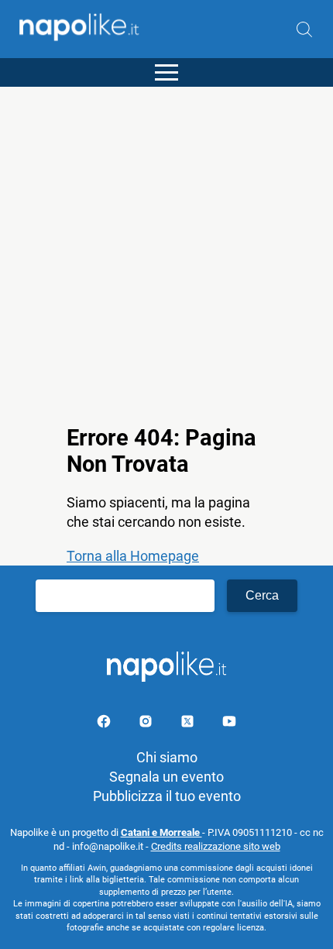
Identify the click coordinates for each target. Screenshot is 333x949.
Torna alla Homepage (133, 556)
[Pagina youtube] (229, 724)
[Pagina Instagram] (147, 724)
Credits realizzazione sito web (215, 846)
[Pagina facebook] (105, 724)
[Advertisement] (166, 253)
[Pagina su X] (189, 724)
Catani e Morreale (161, 832)
